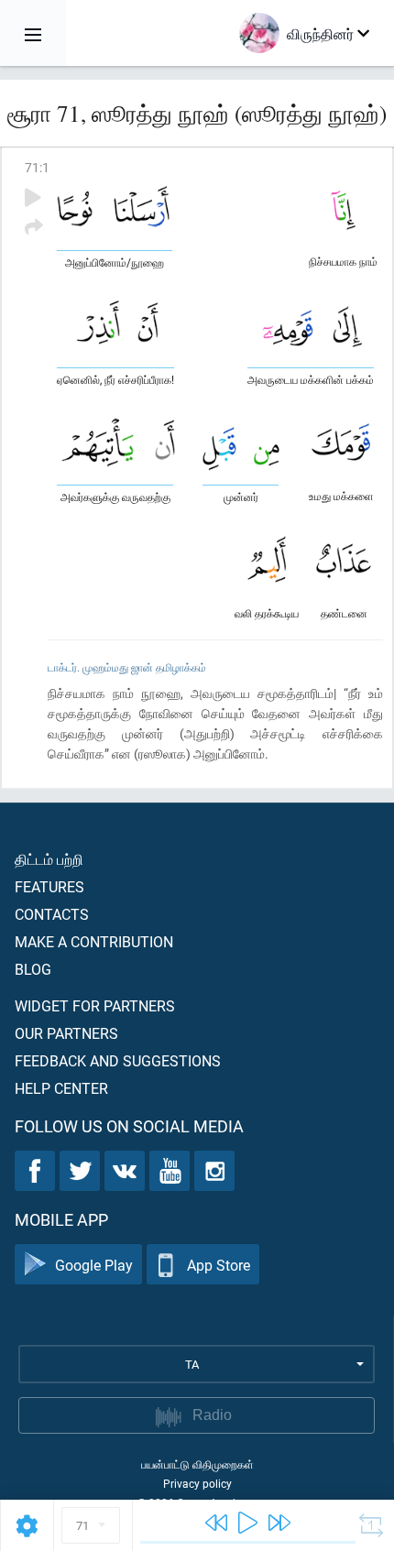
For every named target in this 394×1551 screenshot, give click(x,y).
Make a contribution (94, 941)
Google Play (94, 1264)
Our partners (66, 1033)
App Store (218, 1264)
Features (49, 886)
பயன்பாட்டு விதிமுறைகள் (197, 1464)
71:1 (37, 167)
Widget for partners (95, 1005)
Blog (33, 968)
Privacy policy (197, 1483)
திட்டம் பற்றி (49, 858)
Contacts (52, 913)
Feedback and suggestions (118, 1060)
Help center (61, 1088)
